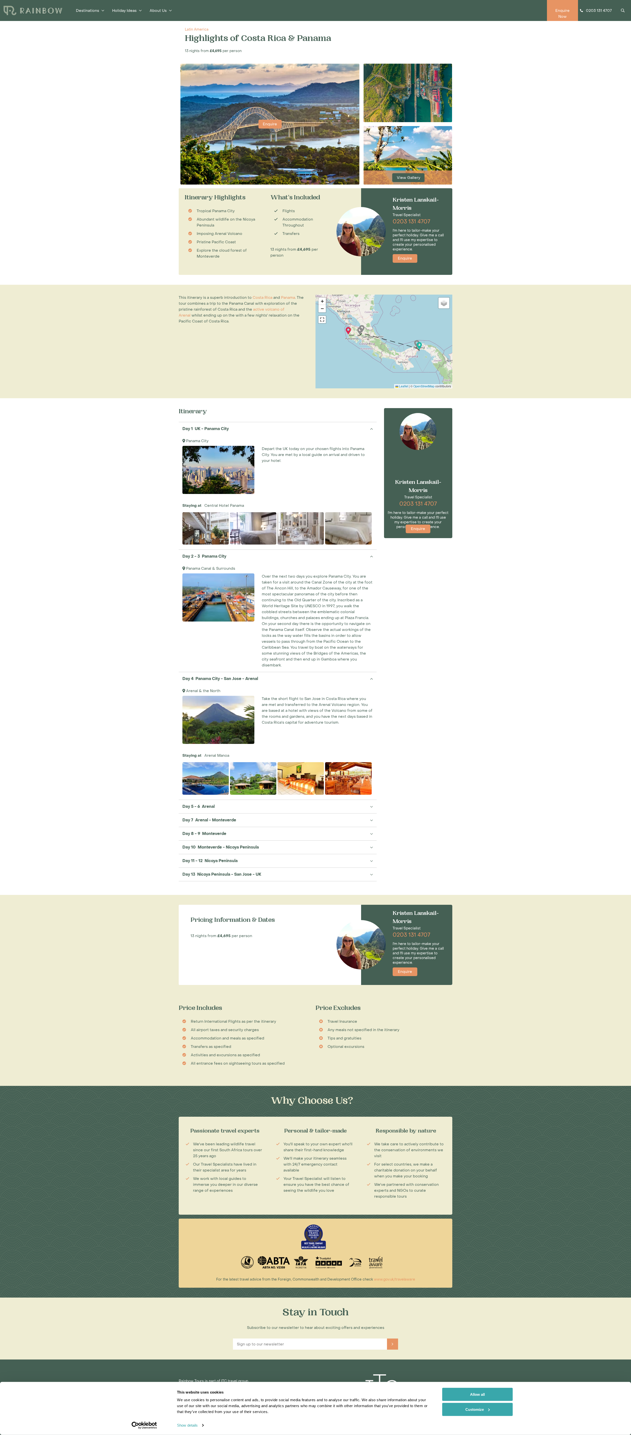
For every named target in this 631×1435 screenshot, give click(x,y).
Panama (288, 297)
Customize (474, 1409)
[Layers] (443, 303)
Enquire (270, 124)
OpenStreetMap (424, 386)
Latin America (197, 29)
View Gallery (408, 177)
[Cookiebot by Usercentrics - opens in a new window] (144, 1425)
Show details (187, 1425)
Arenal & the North (203, 690)
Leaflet (403, 386)
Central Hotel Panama (224, 505)
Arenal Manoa (216, 755)
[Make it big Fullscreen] (322, 319)
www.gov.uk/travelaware (394, 1279)
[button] (419, 345)
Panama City (197, 440)
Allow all (477, 1394)
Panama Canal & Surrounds (210, 568)
